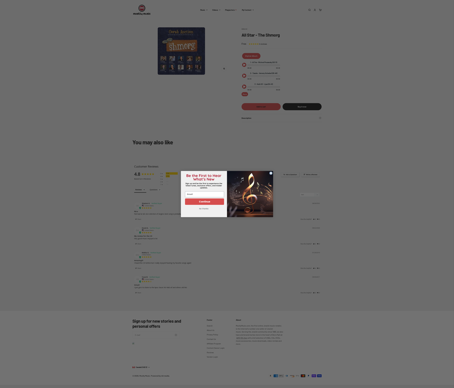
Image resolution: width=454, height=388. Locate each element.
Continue (204, 201)
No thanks (203, 209)
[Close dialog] (271, 173)
